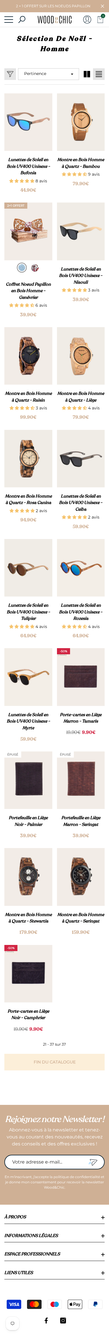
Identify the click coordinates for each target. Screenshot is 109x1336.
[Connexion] (87, 19)
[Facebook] (46, 1320)
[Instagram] (63, 1320)
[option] (21, 268)
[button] (102, 6)
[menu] (8, 19)
